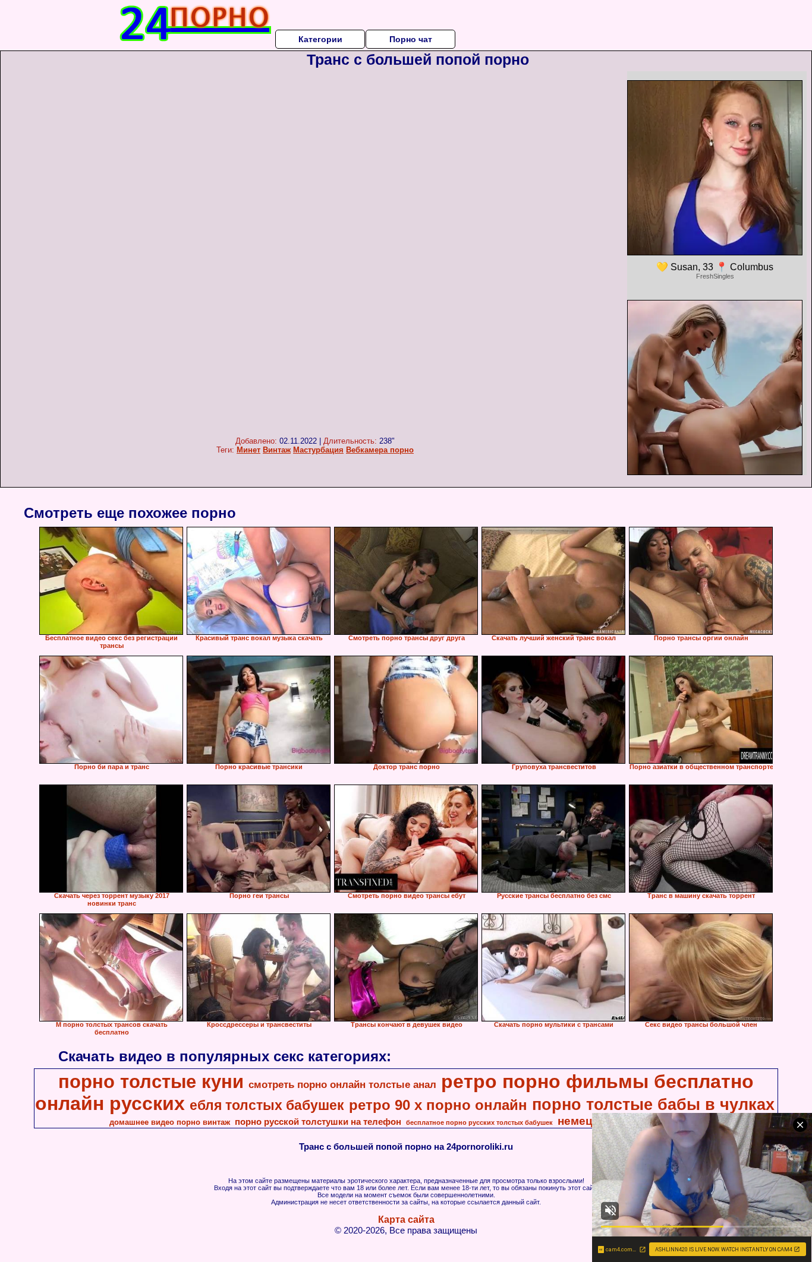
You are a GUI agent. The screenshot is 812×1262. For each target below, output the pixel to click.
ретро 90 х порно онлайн (438, 1105)
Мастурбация (318, 449)
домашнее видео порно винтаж (169, 1122)
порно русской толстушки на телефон (318, 1122)
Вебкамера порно (380, 449)
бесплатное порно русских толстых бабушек (479, 1122)
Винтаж (277, 449)
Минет (248, 449)
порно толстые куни (151, 1081)
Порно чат (410, 39)
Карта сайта (406, 1219)
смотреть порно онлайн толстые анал (342, 1084)
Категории (320, 39)
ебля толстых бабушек (267, 1105)
